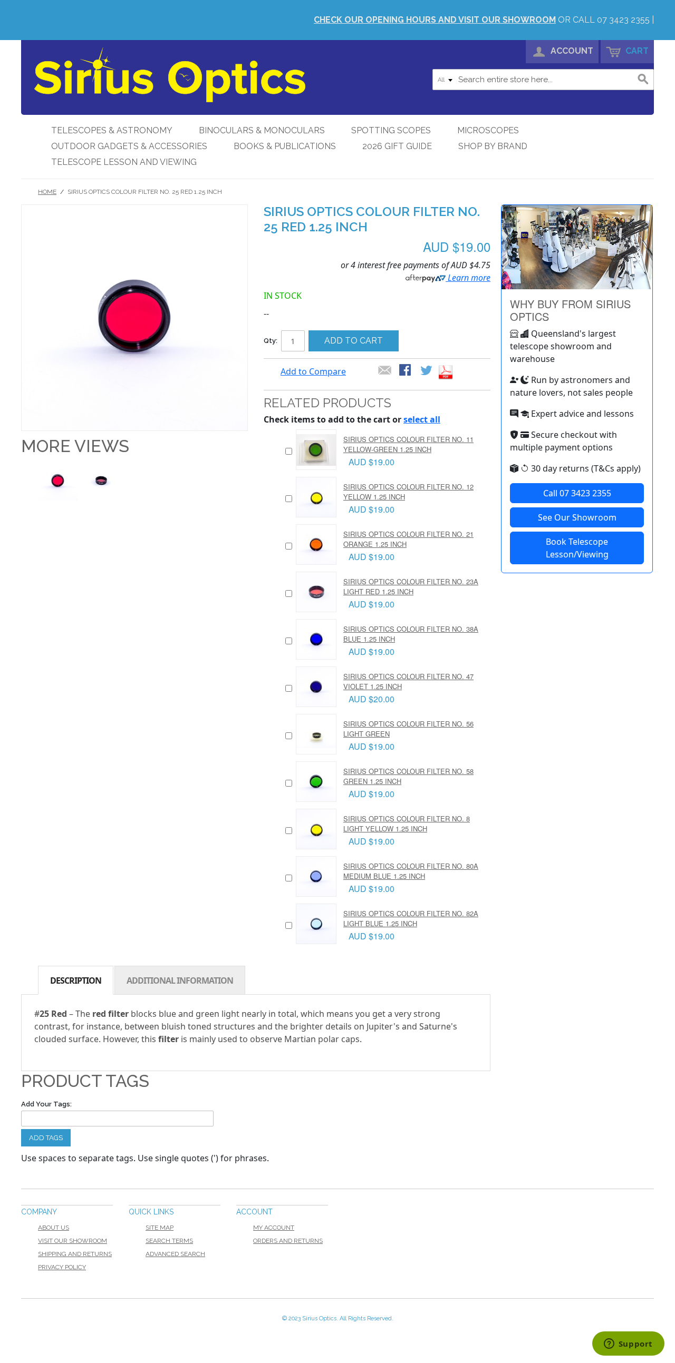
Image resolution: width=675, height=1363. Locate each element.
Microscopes (488, 130)
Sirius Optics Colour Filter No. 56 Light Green (408, 728)
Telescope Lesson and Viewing (124, 162)
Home (47, 191)
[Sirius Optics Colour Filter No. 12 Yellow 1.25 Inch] (316, 497)
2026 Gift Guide (397, 146)
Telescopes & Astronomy (111, 130)
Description (75, 980)
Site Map (159, 1227)
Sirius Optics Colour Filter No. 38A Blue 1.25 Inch (410, 633)
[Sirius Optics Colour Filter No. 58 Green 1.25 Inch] (316, 781)
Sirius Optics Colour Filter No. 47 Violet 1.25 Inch (408, 681)
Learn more (468, 277)
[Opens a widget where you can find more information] (628, 1344)
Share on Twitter (427, 371)
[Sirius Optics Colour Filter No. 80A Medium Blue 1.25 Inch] (316, 876)
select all (421, 419)
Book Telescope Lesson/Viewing (577, 548)
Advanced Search (175, 1254)
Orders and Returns (288, 1240)
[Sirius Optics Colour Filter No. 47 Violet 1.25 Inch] (316, 686)
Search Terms (169, 1240)
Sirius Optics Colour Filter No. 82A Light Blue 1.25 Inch (410, 918)
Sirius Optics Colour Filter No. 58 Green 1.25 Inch (408, 776)
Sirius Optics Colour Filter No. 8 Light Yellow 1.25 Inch (406, 823)
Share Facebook (406, 371)
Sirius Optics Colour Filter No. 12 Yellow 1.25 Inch (408, 491)
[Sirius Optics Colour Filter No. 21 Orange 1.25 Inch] (316, 544)
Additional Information (180, 980)
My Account (273, 1227)
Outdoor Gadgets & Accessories (129, 146)
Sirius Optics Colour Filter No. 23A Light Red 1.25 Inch (410, 586)
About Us (53, 1227)
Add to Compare (313, 371)
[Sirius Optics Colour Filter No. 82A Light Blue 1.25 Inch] (316, 924)
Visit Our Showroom (72, 1240)
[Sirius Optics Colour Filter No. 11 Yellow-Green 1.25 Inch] (316, 449)
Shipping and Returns (75, 1254)
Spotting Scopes (391, 130)
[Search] (643, 79)
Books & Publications (285, 146)
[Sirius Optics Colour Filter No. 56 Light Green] (316, 734)
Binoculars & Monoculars (262, 130)
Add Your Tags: (46, 1104)
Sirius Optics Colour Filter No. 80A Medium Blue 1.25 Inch (410, 870)
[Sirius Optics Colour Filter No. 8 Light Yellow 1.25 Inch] (316, 829)
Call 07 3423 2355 (577, 493)
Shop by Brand (492, 146)
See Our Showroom (577, 517)
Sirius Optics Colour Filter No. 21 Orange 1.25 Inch (408, 538)
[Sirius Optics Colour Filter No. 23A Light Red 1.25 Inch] (316, 592)
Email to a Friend (385, 371)
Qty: (270, 341)
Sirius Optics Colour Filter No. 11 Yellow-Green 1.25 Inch (408, 444)
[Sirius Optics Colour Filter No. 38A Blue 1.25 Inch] (316, 639)
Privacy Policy (62, 1267)
